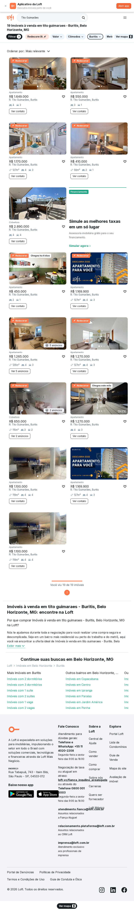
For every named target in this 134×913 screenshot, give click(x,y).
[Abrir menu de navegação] (124, 17)
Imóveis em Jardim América (84, 702)
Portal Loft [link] (116, 734)
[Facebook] (124, 890)
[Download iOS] (48, 794)
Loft (9, 665)
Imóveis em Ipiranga (79, 690)
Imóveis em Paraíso (79, 696)
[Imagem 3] (42, 86)
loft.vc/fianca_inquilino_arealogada (82, 780)
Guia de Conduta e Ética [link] (66, 879)
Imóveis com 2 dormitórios (24, 679)
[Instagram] (102, 890)
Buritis (60, 665)
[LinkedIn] (113, 890)
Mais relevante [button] (35, 51)
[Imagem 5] (47, 86)
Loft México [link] (96, 807)
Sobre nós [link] (96, 777)
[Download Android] (21, 794)
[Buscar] (83, 17)
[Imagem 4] (106, 86)
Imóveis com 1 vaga (20, 702)
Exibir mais (14, 646)
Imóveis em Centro (78, 684)
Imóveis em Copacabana (82, 679)
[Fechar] (5, 6)
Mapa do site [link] (117, 768)
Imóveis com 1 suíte (20, 690)
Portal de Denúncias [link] (20, 872)
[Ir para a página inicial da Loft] (12, 17)
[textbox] (52, 17)
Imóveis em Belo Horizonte (34, 665)
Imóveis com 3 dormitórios (24, 684)
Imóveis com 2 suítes (21, 696)
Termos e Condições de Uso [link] (25, 879)
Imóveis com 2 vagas (21, 708)
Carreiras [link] (95, 786)
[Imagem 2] (40, 86)
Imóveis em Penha (78, 708)
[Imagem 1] (37, 86)
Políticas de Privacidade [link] (54, 872)
